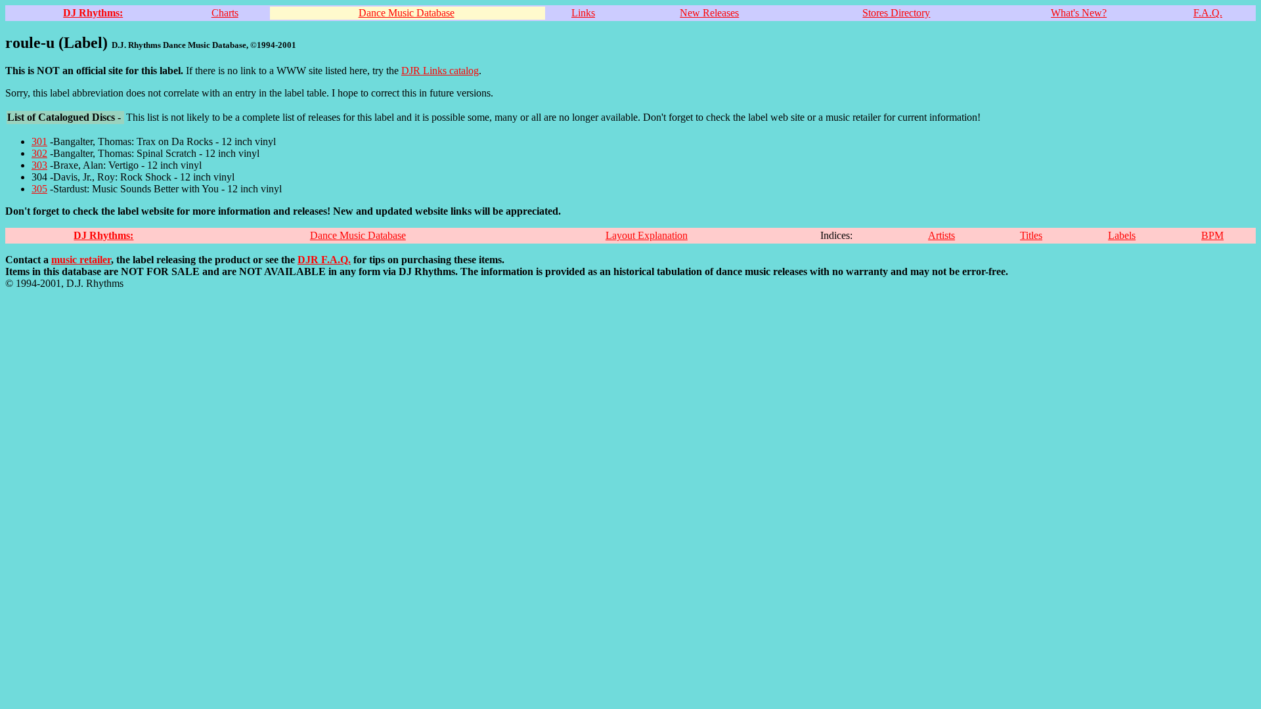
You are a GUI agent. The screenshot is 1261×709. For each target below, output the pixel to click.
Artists (941, 235)
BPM (1212, 235)
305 (39, 188)
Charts (224, 12)
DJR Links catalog (440, 70)
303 (39, 165)
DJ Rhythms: (93, 12)
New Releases (709, 12)
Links (583, 12)
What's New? (1079, 12)
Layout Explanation (647, 235)
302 (39, 153)
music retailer (81, 259)
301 (39, 141)
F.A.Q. (1207, 12)
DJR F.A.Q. (324, 259)
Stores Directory (896, 12)
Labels (1122, 235)
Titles (1031, 235)
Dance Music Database (406, 12)
